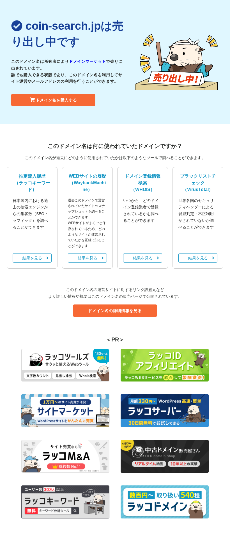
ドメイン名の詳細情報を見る (115, 310)
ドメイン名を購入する (56, 100)
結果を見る (32, 258)
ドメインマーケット (87, 61)
